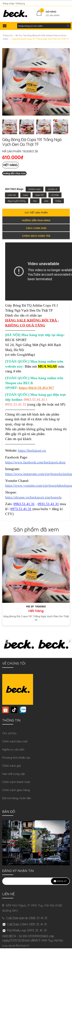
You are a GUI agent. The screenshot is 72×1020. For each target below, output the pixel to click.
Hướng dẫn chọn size (14, 173)
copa (25, 195)
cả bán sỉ (52, 189)
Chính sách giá (11, 765)
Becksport (22, 945)
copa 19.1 (39, 195)
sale (46, 200)
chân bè (12, 195)
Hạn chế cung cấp (13, 774)
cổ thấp (55, 195)
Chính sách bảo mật (15, 741)
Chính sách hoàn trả (36, 235)
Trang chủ (8, 35)
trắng (58, 200)
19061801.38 (30, 151)
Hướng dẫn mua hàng (36, 220)
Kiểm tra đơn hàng (59, 3)
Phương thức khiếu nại (16, 757)
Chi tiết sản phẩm (36, 212)
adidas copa (34, 189)
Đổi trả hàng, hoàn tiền (16, 798)
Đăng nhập (9, 3)
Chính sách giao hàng (16, 790)
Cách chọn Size (36, 228)
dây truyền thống (16, 200)
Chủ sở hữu (9, 733)
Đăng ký (20, 3)
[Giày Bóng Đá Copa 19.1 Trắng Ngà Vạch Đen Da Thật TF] (36, 568)
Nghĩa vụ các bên (13, 749)
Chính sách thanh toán (16, 782)
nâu (35, 200)
